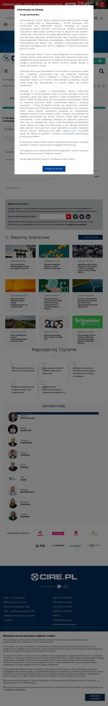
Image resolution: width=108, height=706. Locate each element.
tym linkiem (45, 80)
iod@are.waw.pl (69, 131)
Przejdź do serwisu (54, 168)
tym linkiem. (30, 48)
